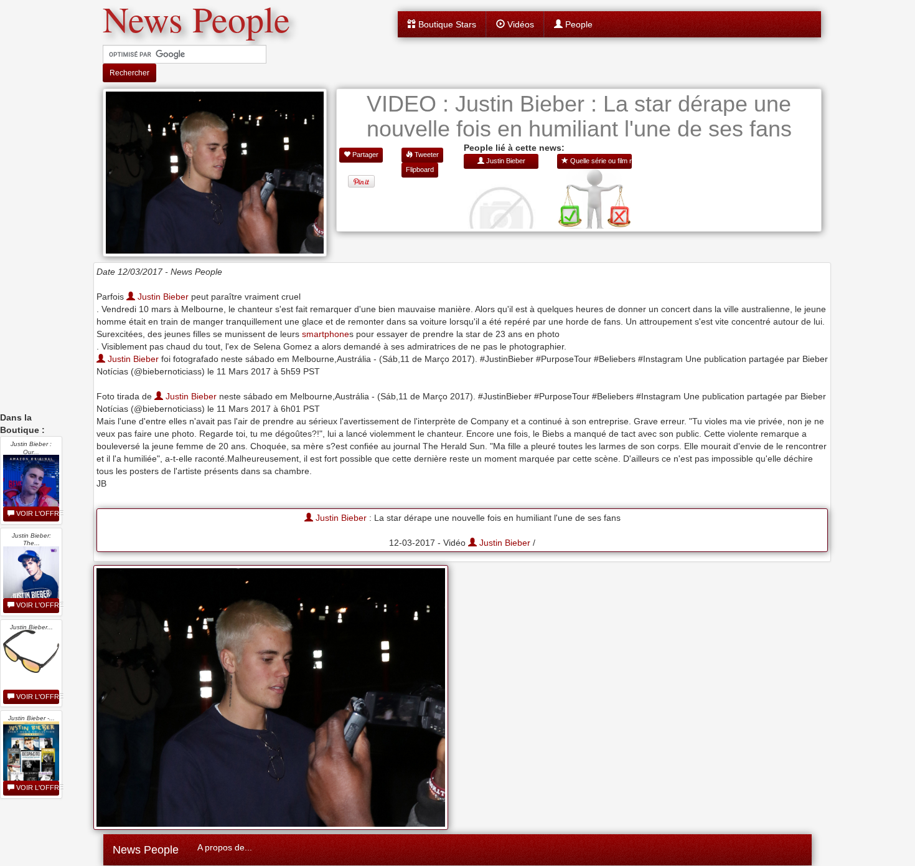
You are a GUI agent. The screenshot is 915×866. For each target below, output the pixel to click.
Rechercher (129, 73)
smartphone (325, 334)
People (578, 24)
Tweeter (426, 154)
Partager (364, 154)
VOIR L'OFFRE (36, 513)
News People (146, 850)
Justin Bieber (162, 297)
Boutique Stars (446, 24)
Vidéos (519, 24)
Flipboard (420, 169)
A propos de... (224, 847)
